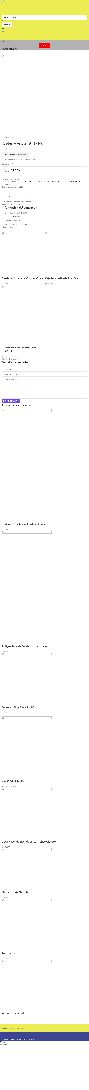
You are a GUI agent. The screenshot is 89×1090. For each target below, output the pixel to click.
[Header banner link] (44, 545)
